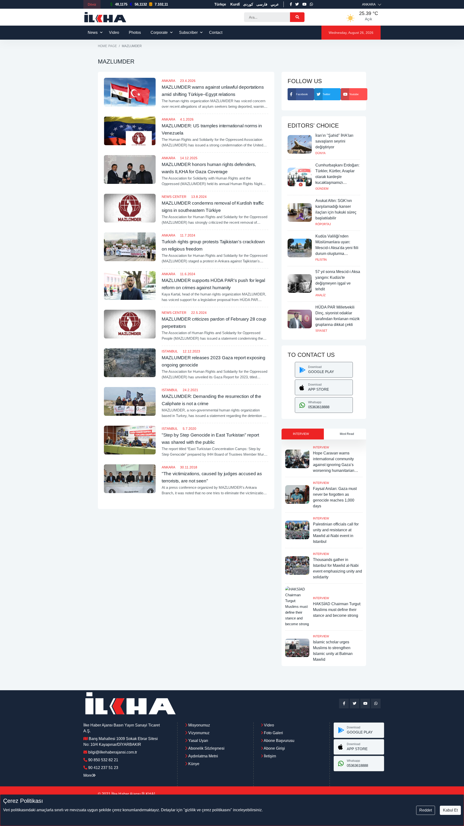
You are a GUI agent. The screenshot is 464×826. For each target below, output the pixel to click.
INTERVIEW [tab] (301, 434)
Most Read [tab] (347, 434)
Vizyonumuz (199, 733)
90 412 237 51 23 (103, 768)
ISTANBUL (170, 351)
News (93, 32)
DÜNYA (320, 153)
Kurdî (235, 4)
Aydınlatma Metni (203, 756)
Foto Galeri (273, 733)
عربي (275, 4)
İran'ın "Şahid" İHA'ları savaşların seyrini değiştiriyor (334, 141)
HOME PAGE (107, 46)
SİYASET (321, 330)
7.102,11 (161, 4)
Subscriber (188, 32)
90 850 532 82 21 (103, 760)
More (87, 775)
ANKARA (168, 81)
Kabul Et (450, 810)
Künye (193, 764)
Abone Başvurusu (278, 741)
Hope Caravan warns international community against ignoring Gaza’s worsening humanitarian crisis (333, 464)
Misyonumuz (199, 725)
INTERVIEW (321, 447)
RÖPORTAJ (323, 224)
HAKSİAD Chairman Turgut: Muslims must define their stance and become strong (337, 610)
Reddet (425, 810)
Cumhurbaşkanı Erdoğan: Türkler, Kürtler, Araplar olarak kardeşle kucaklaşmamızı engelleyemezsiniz (337, 176)
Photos (135, 32)
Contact (215, 32)
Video (114, 32)
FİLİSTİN (321, 259)
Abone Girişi (274, 748)
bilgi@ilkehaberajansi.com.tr (112, 752)
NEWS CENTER (174, 197)
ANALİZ (320, 295)
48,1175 (121, 4)
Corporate (159, 32)
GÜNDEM (321, 188)
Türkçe (220, 4)
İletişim (269, 756)
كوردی (248, 4)
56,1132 (141, 4)
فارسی (261, 4)
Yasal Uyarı (198, 741)
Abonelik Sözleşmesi (206, 748)
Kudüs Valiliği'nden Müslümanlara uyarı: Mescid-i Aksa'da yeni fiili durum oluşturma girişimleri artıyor (336, 247)
